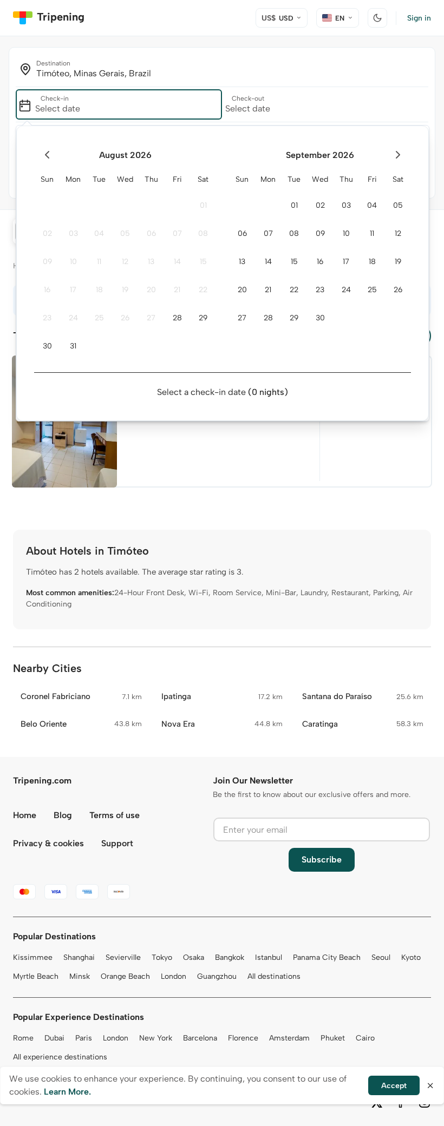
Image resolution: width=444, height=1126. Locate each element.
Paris (83, 1038)
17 (73, 289)
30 (47, 346)
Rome (23, 1038)
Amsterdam (289, 1038)
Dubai (54, 1038)
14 (177, 261)
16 (47, 289)
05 (125, 233)
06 (151, 233)
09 (47, 261)
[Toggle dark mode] (377, 18)
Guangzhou (217, 976)
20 (151, 289)
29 (203, 317)
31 (73, 346)
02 (47, 233)
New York (155, 1038)
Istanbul (268, 957)
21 (177, 289)
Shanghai (79, 957)
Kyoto (411, 957)
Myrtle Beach (35, 976)
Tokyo (162, 957)
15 (203, 261)
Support (117, 843)
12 (125, 261)
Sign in (419, 18)
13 (151, 261)
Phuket (333, 1038)
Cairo (365, 1038)
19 (125, 289)
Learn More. (67, 1092)
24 (73, 317)
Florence (243, 1038)
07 (177, 233)
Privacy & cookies (48, 843)
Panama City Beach (327, 957)
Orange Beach (125, 976)
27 (151, 317)
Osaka (193, 957)
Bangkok (229, 957)
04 (99, 233)
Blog (63, 815)
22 (203, 289)
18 (99, 289)
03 (73, 233)
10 (73, 261)
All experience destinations (60, 1057)
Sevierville (123, 957)
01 (203, 205)
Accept (394, 1085)
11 (99, 261)
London (173, 976)
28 (177, 317)
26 (125, 317)
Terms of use (114, 815)
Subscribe (322, 859)
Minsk (79, 976)
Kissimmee (33, 957)
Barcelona (200, 1038)
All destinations (274, 976)
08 (203, 233)
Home (24, 815)
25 (99, 317)
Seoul (380, 957)
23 (47, 317)
